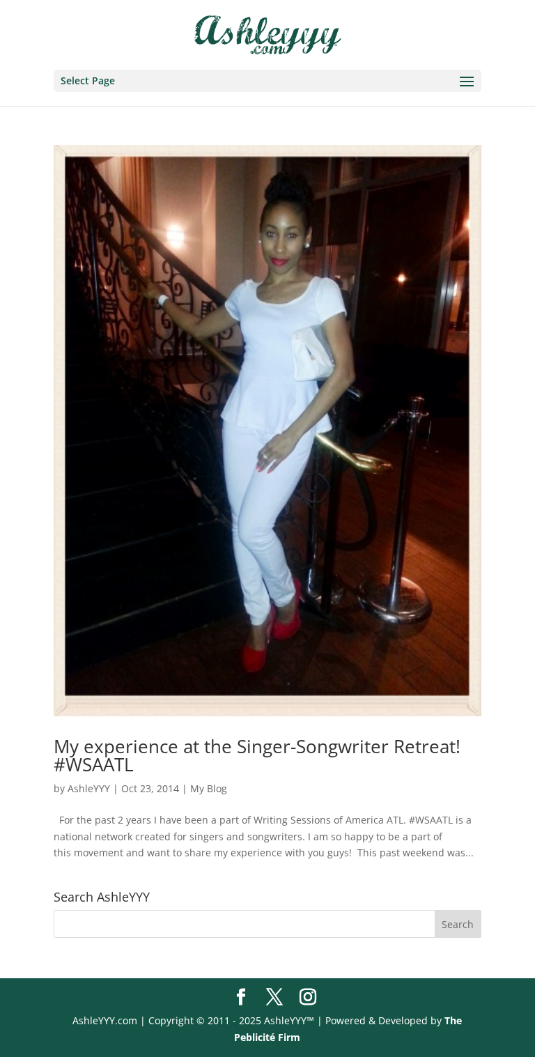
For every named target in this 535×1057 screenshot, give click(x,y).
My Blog (208, 788)
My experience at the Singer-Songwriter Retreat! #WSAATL (257, 755)
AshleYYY (89, 788)
